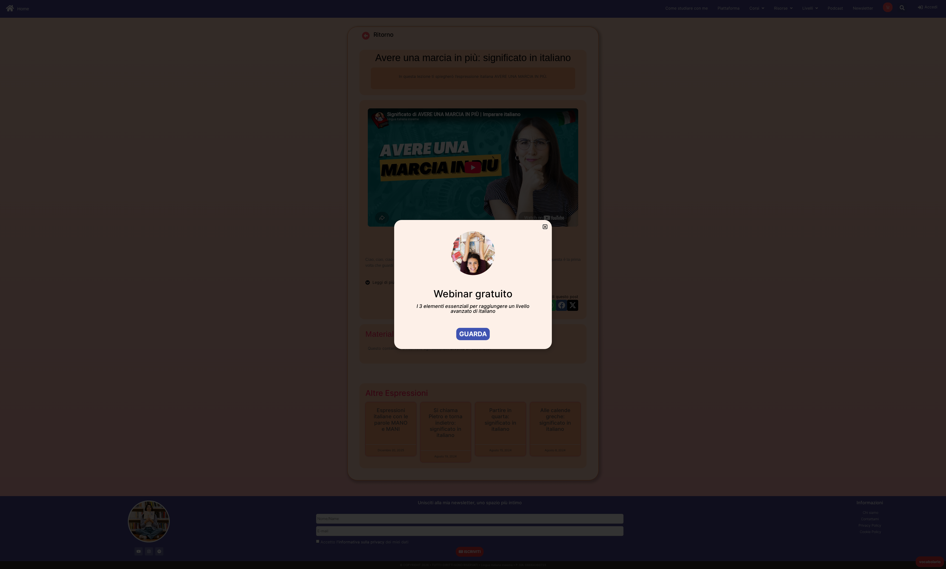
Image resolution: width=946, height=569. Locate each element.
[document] (473, 284)
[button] (545, 227)
